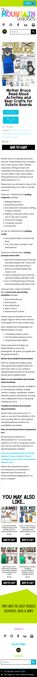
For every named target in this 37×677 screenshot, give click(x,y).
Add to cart (18, 147)
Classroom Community (20, 130)
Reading (17, 133)
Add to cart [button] (9, 539)
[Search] (33, 31)
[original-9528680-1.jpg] (18, 58)
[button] (4, 31)
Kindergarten (7, 133)
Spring (15, 137)
